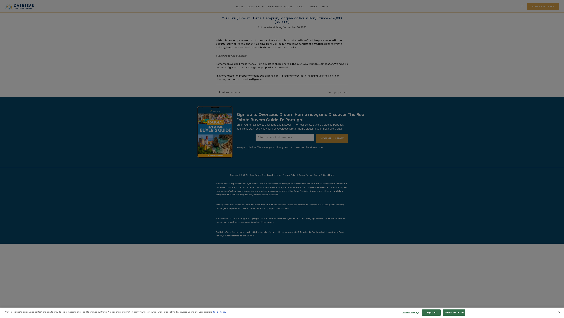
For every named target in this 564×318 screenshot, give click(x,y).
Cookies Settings (410, 312)
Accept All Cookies (454, 312)
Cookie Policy (219, 311)
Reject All (431, 312)
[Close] (559, 312)
